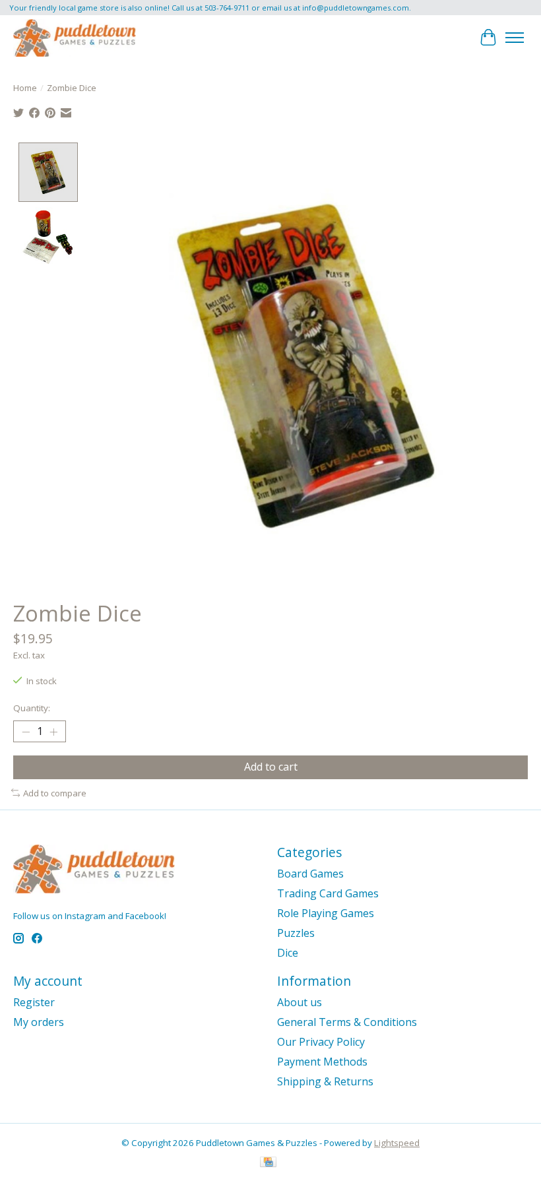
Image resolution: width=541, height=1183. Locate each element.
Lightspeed (397, 1143)
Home (25, 88)
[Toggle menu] (514, 37)
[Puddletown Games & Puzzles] (74, 37)
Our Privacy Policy (321, 1042)
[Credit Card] (268, 1163)
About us (299, 1002)
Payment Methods (322, 1061)
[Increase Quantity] (53, 731)
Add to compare (54, 793)
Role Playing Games (325, 913)
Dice (287, 952)
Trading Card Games (328, 893)
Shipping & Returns (325, 1081)
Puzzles (296, 933)
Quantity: (31, 708)
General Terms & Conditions (347, 1022)
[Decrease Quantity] (25, 731)
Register (34, 1002)
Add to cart (271, 766)
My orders (38, 1022)
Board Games (310, 873)
